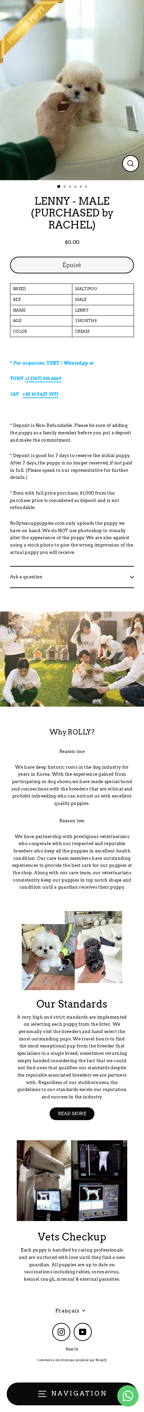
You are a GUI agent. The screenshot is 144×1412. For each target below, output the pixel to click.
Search (72, 1349)
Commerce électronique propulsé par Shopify (72, 1360)
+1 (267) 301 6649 (43, 378)
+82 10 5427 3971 (40, 394)
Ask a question (26, 576)
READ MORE (72, 1113)
